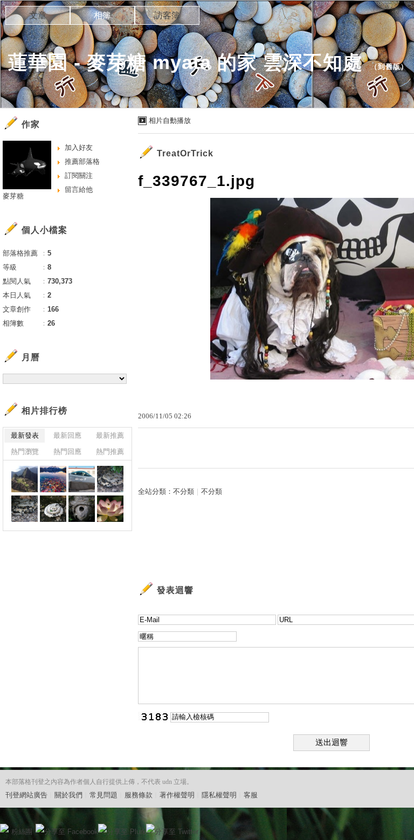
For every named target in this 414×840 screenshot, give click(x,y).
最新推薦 (110, 435)
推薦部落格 (82, 161)
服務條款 (139, 795)
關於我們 (68, 795)
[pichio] (24, 479)
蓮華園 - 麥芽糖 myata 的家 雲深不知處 (185, 62)
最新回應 (67, 435)
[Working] (110, 479)
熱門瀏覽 (25, 451)
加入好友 (79, 147)
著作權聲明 (177, 795)
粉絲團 (21, 832)
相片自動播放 (170, 120)
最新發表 (25, 435)
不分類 (183, 491)
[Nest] (81, 508)
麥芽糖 (13, 196)
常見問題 (103, 795)
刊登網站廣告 (26, 795)
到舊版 (389, 67)
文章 (37, 15)
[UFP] (24, 508)
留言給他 (79, 189)
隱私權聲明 (219, 795)
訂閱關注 (79, 175)
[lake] (53, 479)
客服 (251, 795)
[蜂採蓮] (110, 508)
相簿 (102, 15)
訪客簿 (167, 15)
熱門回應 (67, 451)
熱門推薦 (110, 451)
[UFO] (81, 479)
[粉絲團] (4, 828)
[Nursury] (53, 508)
